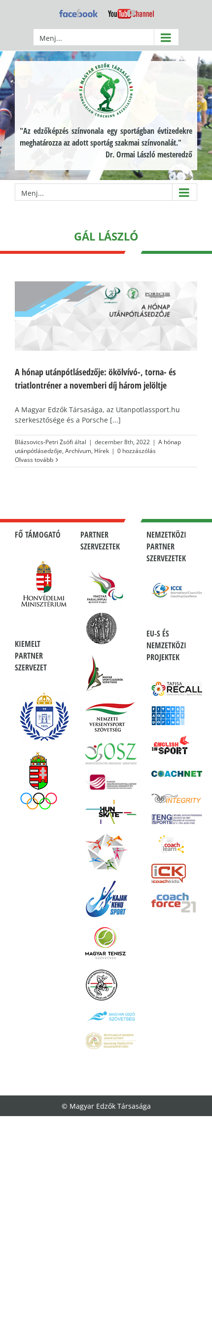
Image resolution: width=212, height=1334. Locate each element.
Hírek (101, 451)
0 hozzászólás (136, 451)
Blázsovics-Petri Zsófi (44, 442)
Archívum (78, 451)
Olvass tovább (34, 459)
